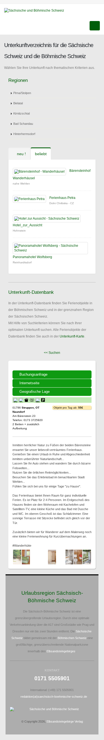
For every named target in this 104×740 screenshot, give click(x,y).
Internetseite (29, 383)
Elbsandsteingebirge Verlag (65, 721)
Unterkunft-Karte (72, 336)
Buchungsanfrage (33, 374)
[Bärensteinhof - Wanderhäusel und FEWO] (17, 557)
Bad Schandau (23, 123)
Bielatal (18, 103)
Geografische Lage (34, 392)
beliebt (41, 154)
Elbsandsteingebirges (61, 651)
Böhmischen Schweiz (72, 638)
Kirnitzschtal (21, 113)
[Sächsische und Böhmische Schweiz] (36, 10)
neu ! (21, 154)
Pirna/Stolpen (22, 93)
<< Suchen (52, 353)
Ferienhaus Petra (62, 198)
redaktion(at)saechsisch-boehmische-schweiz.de (54, 696)
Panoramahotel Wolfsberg (32, 257)
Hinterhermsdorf (24, 134)
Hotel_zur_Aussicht (27, 225)
